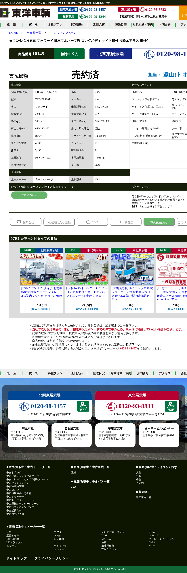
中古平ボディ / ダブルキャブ (22, 476)
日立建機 (59, 539)
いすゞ (10, 532)
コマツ (58, 542)
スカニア (154, 535)
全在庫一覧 (34, 32)
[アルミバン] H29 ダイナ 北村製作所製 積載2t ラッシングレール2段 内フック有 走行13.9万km (41, 292)
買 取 (33, 373)
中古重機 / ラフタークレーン (22, 503)
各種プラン (55, 24)
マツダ (58, 532)
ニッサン (11, 546)
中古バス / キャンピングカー (22, 507)
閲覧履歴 (77, 24)
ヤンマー (59, 549)
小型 (138, 479)
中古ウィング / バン (63, 32)
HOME (13, 32)
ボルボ (153, 532)
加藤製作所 (107, 545)
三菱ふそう (12, 535)
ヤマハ (153, 545)
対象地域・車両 (143, 24)
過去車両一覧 (143, 497)
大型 (138, 472)
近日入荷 (99, 24)
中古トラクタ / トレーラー (21, 500)
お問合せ (165, 24)
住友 (103, 542)
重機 (73, 472)
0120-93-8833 (155, 9)
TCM (104, 535)
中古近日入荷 (14, 510)
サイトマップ (16, 558)
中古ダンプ (12, 489)
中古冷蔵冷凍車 (15, 486)
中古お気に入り (15, 514)
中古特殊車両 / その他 (19, 493)
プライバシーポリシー (52, 558)
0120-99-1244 (95, 17)
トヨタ (58, 535)
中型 (138, 476)
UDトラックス (14, 542)
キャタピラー (61, 546)
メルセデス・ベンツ (112, 532)
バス (73, 487)
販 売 (11, 24)
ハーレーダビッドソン (161, 539)
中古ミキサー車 (15, 496)
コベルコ (106, 538)
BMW (152, 542)
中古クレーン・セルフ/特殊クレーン (27, 479)
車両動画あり (159, 222)
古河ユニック (109, 549)
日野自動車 (12, 539)
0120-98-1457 (95, 9)
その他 (140, 483)
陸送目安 (121, 24)
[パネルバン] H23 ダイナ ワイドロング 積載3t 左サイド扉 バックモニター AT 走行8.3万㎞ (87, 292)
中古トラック (14, 472)
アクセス (165, 373)
